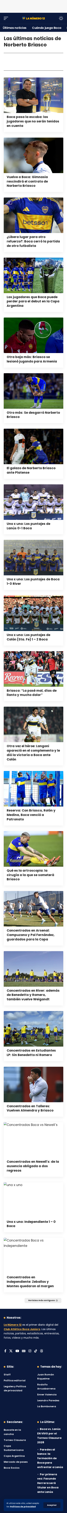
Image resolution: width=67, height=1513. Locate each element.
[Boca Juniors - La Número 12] (33, 18)
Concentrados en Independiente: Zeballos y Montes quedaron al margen (30, 1281)
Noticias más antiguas (41, 1300)
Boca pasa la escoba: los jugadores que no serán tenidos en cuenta (33, 121)
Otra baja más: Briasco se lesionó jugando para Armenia (32, 359)
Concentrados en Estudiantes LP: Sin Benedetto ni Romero (31, 1052)
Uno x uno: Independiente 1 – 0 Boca (31, 1223)
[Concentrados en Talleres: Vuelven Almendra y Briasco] (33, 1084)
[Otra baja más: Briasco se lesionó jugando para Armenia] (33, 335)
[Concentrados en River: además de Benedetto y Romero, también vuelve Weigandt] (33, 969)
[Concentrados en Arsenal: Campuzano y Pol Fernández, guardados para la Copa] (33, 909)
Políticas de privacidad (23, 1506)
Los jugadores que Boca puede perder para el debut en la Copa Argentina (33, 301)
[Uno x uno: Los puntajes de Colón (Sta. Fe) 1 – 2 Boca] (33, 613)
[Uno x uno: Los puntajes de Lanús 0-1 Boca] (33, 502)
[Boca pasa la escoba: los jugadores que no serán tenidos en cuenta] (33, 95)
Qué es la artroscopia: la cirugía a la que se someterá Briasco (30, 875)
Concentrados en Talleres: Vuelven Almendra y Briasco (30, 1108)
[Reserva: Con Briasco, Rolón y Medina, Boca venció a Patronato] (33, 789)
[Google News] (23, 1351)
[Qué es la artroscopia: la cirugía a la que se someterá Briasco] (33, 849)
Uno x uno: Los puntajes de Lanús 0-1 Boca (28, 526)
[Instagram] (30, 1351)
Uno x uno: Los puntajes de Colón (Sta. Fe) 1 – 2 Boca (28, 637)
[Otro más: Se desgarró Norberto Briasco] (33, 391)
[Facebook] (5, 1351)
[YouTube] (17, 1351)
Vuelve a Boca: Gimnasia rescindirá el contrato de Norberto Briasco (27, 181)
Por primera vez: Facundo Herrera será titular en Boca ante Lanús (47, 1483)
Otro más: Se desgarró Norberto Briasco (33, 414)
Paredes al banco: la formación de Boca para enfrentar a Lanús (50, 1458)
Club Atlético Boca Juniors (22, 1329)
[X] (11, 1351)
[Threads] (41, 1351)
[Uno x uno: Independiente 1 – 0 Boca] (33, 1200)
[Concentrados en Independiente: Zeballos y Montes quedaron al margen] (33, 1255)
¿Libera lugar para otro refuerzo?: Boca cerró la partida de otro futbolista (33, 241)
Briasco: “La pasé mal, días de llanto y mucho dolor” (32, 692)
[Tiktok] (36, 1351)
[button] (51, 1505)
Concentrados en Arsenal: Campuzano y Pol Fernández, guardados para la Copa (31, 935)
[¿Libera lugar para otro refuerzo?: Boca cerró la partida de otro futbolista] (33, 215)
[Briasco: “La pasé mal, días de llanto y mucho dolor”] (33, 669)
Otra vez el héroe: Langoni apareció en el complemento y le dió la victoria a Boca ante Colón (33, 752)
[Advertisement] (33, 5)
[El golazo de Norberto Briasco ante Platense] (33, 446)
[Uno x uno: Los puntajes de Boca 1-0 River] (33, 557)
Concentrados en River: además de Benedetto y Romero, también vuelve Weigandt (33, 995)
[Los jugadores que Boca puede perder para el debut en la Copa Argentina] (33, 275)
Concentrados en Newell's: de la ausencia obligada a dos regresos (33, 1166)
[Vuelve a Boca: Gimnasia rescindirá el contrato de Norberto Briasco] (33, 155)
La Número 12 (13, 1325)
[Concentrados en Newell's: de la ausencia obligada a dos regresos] (33, 1140)
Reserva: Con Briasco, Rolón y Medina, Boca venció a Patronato (31, 815)
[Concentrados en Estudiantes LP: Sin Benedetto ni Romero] (33, 1029)
